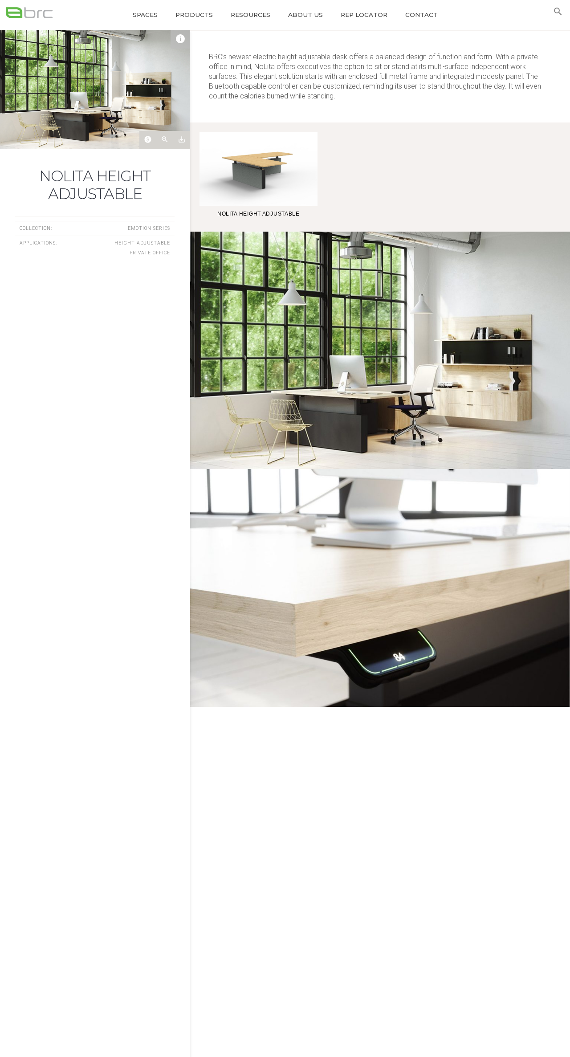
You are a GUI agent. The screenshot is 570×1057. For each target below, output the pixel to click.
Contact (421, 14)
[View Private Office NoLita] (95, 89)
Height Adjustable (142, 243)
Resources (250, 14)
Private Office (150, 253)
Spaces (145, 14)
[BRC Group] (35, 12)
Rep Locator (364, 14)
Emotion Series (149, 228)
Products (194, 14)
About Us (305, 14)
